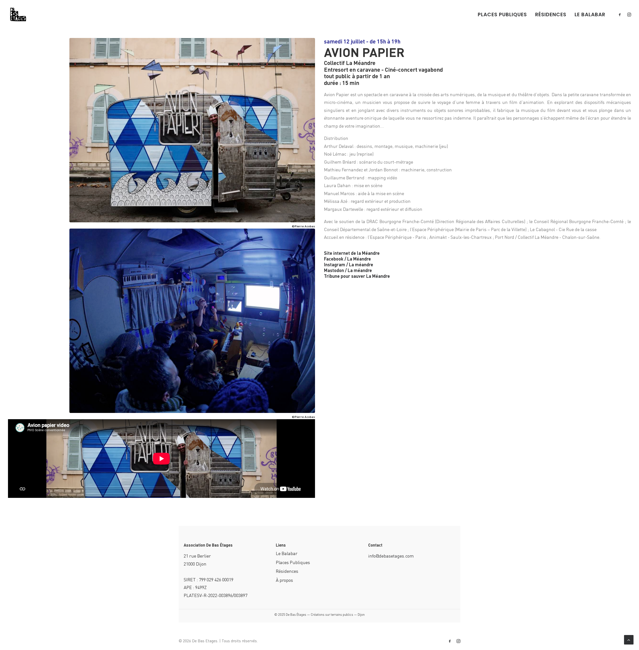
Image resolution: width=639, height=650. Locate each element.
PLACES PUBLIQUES (502, 14)
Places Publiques (293, 562)
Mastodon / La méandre (348, 270)
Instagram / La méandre (348, 264)
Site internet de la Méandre (352, 253)
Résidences (287, 571)
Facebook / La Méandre (347, 259)
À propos (284, 580)
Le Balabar (287, 553)
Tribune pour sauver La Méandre (357, 276)
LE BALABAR (590, 14)
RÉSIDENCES (550, 14)
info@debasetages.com (391, 556)
